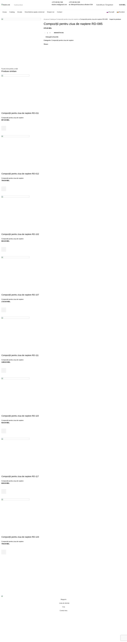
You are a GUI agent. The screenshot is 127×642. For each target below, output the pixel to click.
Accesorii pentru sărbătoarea (42, 590)
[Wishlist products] (115, 5)
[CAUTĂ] (47, 5)
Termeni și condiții (71, 570)
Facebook (100, 570)
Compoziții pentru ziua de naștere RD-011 (20, 113)
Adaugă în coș (59, 32)
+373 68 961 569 (57, 2)
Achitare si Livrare (71, 577)
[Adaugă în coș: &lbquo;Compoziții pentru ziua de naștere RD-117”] (3, 491)
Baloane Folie (37, 583)
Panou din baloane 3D (40, 570)
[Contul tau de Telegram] (58, 44)
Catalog (52, 19)
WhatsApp (100, 581)
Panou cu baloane (7, 583)
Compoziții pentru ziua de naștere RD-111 (20, 355)
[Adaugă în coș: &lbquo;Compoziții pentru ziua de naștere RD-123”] (3, 552)
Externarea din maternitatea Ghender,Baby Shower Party (15, 578)
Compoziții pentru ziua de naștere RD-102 (20, 234)
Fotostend (4, 586)
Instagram (100, 574)
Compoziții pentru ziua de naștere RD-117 (20, 476)
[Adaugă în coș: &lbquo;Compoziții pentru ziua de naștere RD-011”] (3, 128)
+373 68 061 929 (74, 2)
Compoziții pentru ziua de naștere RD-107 (20, 295)
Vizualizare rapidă (3, 133)
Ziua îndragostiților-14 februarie (43, 579)
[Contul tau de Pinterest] (54, 44)
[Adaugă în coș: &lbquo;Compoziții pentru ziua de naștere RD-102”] (3, 249)
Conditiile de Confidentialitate (74, 574)
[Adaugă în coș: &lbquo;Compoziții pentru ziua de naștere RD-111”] (3, 370)
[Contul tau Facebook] (49, 44)
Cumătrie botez (6, 590)
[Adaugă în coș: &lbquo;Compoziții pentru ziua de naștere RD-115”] (3, 431)
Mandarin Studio (36, 592)
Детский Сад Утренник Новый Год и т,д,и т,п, (47, 575)
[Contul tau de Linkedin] (56, 44)
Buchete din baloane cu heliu (11, 570)
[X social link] (51, 44)
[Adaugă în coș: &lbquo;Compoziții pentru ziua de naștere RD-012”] (3, 188)
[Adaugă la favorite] (3, 123)
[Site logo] (5, 4)
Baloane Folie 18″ (39, 586)
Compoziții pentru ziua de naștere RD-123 (20, 537)
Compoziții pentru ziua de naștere (67, 19)
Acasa (46, 19)
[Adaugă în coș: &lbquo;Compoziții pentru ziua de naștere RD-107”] (3, 310)
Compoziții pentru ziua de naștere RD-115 (20, 416)
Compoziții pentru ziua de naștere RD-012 (20, 174)
